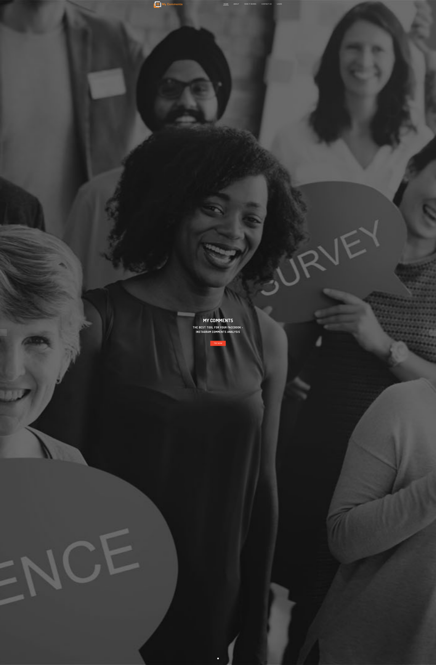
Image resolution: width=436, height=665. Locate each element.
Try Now (218, 343)
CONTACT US (266, 4)
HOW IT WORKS (250, 4)
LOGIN (279, 4)
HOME (226, 4)
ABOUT (236, 4)
